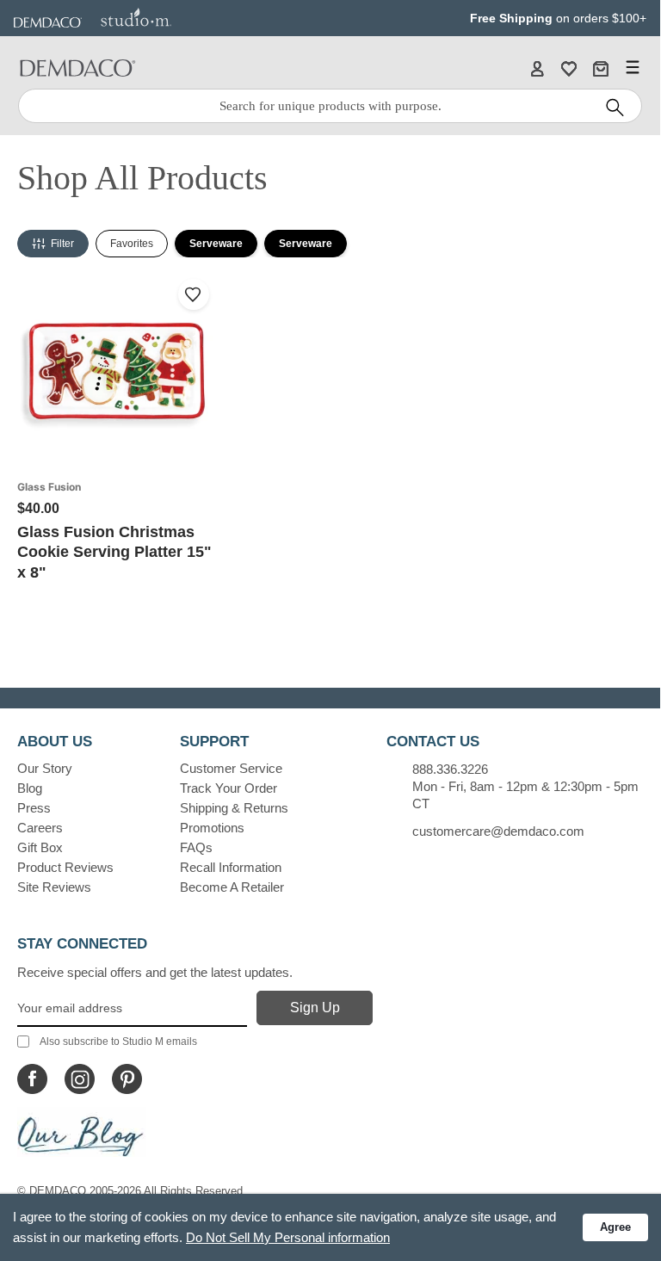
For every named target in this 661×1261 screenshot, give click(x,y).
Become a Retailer (232, 887)
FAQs (196, 847)
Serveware (216, 244)
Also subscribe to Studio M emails (118, 1041)
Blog (29, 788)
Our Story (44, 768)
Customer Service (231, 768)
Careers (40, 827)
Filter (62, 244)
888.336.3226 (450, 769)
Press (34, 807)
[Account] (537, 68)
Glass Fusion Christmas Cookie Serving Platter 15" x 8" (114, 552)
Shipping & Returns (234, 807)
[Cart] (600, 68)
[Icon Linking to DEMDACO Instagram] (80, 1079)
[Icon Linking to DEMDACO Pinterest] (127, 1079)
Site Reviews (54, 887)
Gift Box (40, 847)
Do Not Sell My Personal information (288, 1237)
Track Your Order (228, 788)
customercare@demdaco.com (498, 831)
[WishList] (568, 68)
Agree (615, 1227)
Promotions (212, 827)
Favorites (131, 244)
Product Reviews (65, 867)
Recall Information (230, 867)
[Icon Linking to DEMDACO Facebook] (32, 1079)
